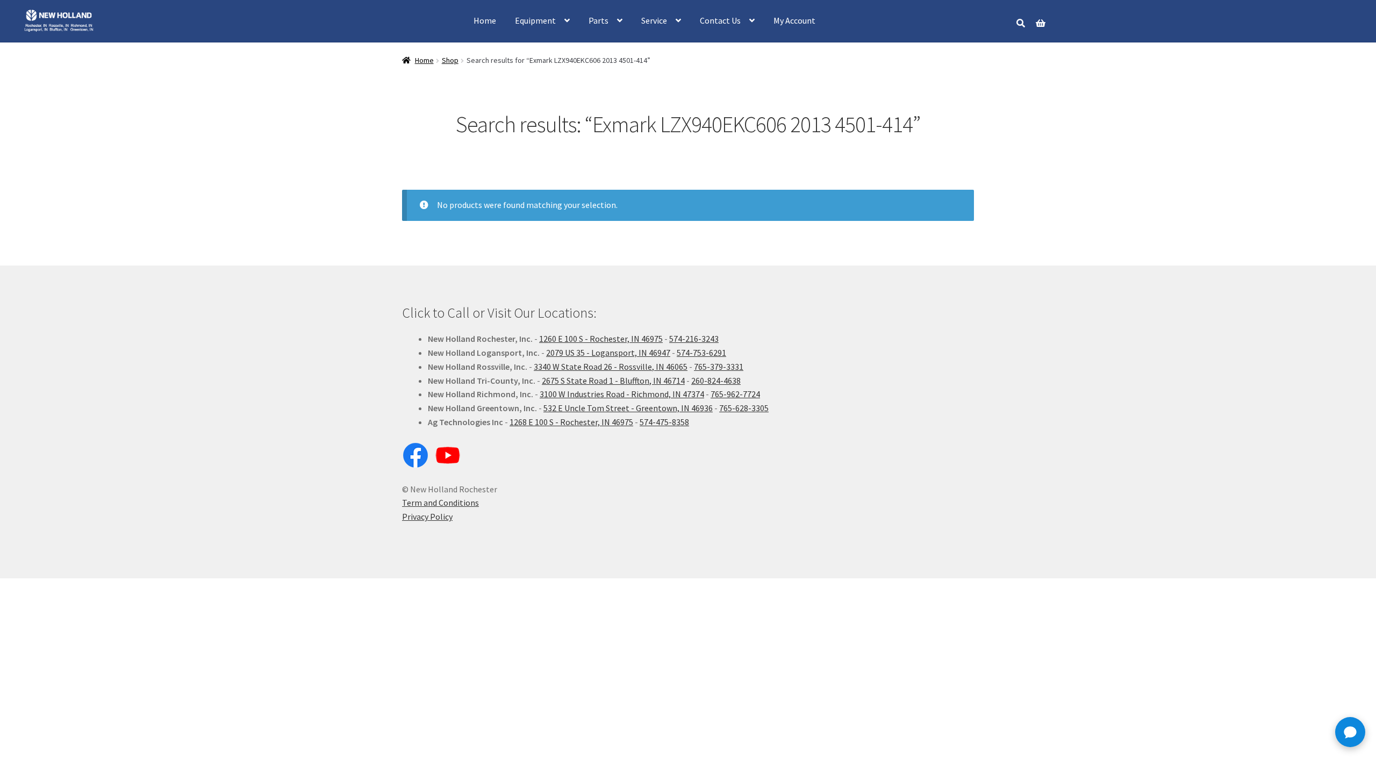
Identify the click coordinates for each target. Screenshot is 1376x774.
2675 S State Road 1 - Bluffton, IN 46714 (613, 380)
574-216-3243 (694, 338)
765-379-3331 (718, 366)
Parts (598, 20)
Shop (450, 60)
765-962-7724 (735, 394)
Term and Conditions (440, 502)
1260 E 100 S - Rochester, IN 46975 (601, 338)
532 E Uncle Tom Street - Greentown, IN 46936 (628, 408)
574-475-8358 (664, 422)
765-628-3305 (744, 408)
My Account (794, 20)
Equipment (535, 20)
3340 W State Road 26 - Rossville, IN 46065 (610, 366)
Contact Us (720, 20)
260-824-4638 (716, 380)
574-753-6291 (701, 352)
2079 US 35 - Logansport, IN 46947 (608, 352)
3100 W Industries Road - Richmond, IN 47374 (622, 394)
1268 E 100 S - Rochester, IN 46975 (571, 422)
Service (654, 20)
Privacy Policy (427, 516)
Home (485, 20)
